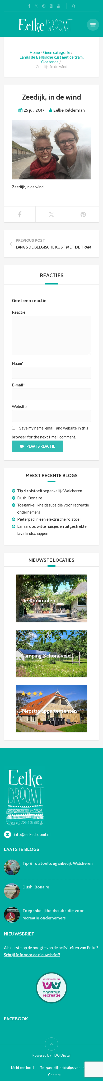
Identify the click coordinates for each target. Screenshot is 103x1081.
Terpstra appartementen (49, 710)
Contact (54, 1075)
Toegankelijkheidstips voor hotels (66, 1068)
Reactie (18, 312)
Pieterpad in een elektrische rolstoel (49, 519)
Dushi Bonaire (29, 497)
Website (19, 406)
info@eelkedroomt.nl (32, 834)
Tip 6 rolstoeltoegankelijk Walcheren (49, 490)
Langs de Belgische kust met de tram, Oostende (51, 59)
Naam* (18, 363)
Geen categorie (56, 52)
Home (35, 52)
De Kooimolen (38, 600)
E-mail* (18, 384)
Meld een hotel (22, 1068)
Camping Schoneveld (46, 655)
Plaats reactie (40, 446)
